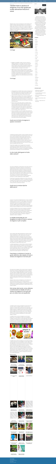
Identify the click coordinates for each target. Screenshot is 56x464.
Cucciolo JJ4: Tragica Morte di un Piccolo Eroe (40, 101)
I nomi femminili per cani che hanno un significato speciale (40, 93)
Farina (36, 55)
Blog (37, 1)
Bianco (36, 46)
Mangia (36, 63)
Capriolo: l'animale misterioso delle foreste (40, 98)
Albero (36, 39)
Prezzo (36, 71)
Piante (36, 69)
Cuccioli (26, 1)
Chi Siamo (40, 1)
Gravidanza (37, 60)
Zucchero (36, 85)
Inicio (14, 1)
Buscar (36, 3)
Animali (36, 42)
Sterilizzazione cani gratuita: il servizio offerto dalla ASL (39, 91)
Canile (36, 49)
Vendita (17, 1)
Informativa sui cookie (13, 462)
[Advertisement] (21, 17)
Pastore (30, 1)
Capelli (36, 50)
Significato (22, 1)
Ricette (36, 74)
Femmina (36, 57)
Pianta (33, 1)
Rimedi (36, 75)
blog (36, 47)
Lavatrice (36, 61)
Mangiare (36, 64)
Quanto (36, 72)
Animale (36, 41)
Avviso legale (12, 461)
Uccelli (36, 82)
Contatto (44, 1)
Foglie (36, 58)
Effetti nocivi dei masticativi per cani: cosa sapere (40, 96)
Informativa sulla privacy (13, 460)
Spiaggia (36, 80)
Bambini (36, 44)
